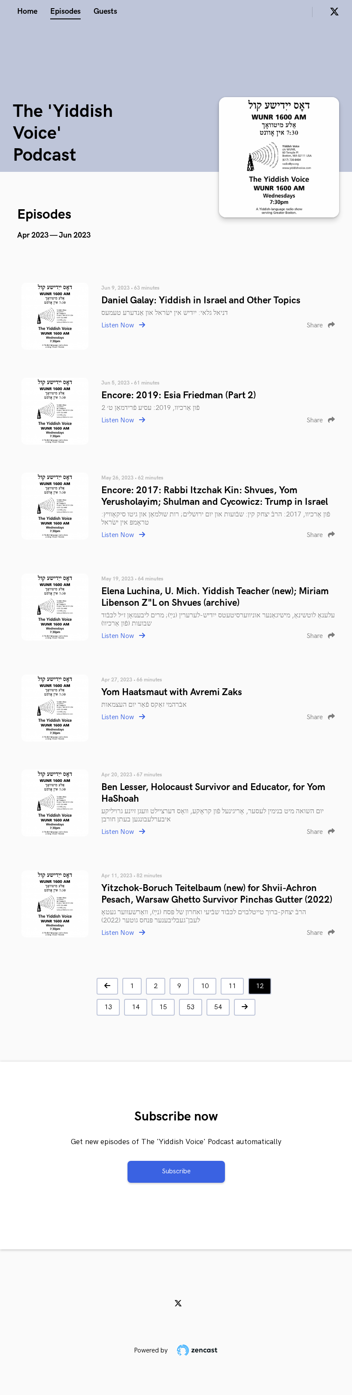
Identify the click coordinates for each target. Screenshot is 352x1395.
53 (190, 1007)
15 (163, 1007)
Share (315, 325)
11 (232, 986)
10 (205, 986)
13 (108, 1007)
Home (27, 11)
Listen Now (118, 325)
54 (218, 1007)
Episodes (65, 11)
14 (136, 1007)
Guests (105, 11)
